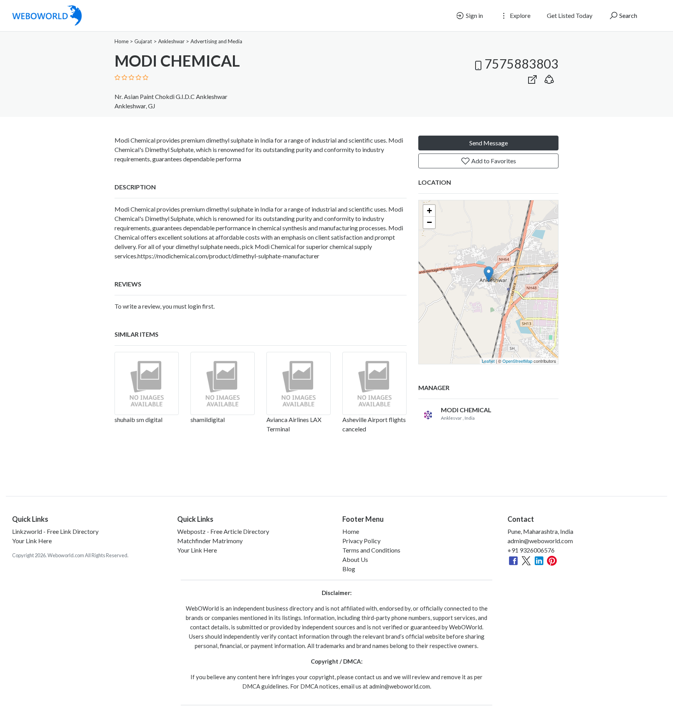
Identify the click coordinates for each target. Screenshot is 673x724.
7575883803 (521, 63)
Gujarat (143, 41)
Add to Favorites (493, 160)
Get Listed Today (569, 15)
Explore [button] (519, 15)
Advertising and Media (216, 41)
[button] (549, 77)
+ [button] (429, 210)
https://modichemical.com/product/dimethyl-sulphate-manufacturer (228, 256)
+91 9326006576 (531, 550)
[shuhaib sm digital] (146, 383)
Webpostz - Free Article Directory (223, 531)
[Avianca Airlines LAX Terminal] (298, 383)
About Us (355, 559)
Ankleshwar (171, 41)
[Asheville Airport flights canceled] (374, 383)
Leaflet (488, 361)
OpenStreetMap (517, 361)
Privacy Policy (361, 540)
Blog (348, 568)
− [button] (429, 222)
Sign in (474, 15)
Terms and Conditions (371, 550)
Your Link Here (32, 540)
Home (122, 41)
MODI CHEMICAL (466, 409)
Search (627, 15)
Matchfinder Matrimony (210, 540)
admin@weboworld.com (540, 540)
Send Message (488, 143)
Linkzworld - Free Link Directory (55, 531)
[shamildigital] (222, 383)
